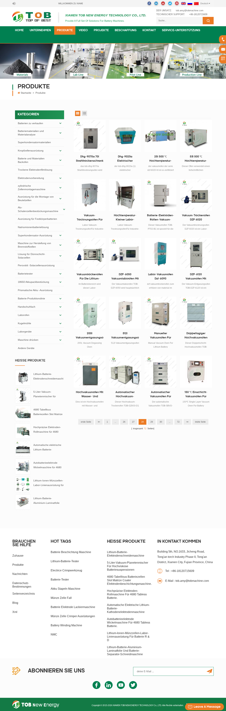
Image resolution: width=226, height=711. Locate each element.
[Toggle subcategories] (60, 123)
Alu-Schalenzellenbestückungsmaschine (38, 209)
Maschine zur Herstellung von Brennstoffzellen (34, 245)
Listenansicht (84, 113)
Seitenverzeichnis (23, 593)
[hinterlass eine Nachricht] (204, 707)
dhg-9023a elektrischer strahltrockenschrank (125, 159)
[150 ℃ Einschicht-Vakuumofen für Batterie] (196, 372)
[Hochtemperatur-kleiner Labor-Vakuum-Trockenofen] (125, 195)
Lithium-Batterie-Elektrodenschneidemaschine (48, 377)
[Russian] (190, 3)
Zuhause (17, 555)
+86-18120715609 (198, 14)
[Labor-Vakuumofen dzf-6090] (161, 254)
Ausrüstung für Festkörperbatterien (37, 218)
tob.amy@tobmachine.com (189, 10)
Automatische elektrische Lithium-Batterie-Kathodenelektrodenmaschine (48, 448)
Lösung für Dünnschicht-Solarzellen (31, 256)
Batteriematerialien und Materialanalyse (31, 133)
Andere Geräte (26, 348)
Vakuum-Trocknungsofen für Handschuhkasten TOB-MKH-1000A (90, 218)
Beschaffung (125, 30)
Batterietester (25, 273)
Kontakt (149, 30)
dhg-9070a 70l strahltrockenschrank (89, 158)
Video (83, 30)
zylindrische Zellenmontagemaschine (31, 187)
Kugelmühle (24, 323)
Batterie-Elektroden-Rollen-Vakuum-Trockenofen (160, 218)
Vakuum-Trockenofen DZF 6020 (196, 217)
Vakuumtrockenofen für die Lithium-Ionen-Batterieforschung (90, 277)
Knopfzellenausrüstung (30, 150)
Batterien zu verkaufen (30, 123)
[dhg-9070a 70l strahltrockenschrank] (90, 136)
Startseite (26, 92)
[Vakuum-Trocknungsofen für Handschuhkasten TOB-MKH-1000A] (90, 195)
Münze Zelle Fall (61, 597)
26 (124, 422)
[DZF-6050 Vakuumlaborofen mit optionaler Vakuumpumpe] (125, 254)
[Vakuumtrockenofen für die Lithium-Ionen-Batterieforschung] (90, 254)
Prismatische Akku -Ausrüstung (35, 290)
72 (178, 422)
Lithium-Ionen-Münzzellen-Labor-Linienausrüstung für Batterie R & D (48, 483)
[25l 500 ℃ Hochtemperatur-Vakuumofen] (161, 136)
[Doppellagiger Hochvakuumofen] (196, 313)
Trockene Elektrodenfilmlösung (35, 169)
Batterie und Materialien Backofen (31, 160)
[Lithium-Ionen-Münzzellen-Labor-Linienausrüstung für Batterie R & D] (23, 484)
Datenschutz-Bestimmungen (21, 585)
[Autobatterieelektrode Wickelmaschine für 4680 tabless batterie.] (23, 466)
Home (19, 30)
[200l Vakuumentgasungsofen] (90, 313)
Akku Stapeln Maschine (65, 588)
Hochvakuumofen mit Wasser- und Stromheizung (89, 395)
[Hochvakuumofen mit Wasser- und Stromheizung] (90, 372)
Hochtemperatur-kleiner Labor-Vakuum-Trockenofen (125, 218)
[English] (183, 3)
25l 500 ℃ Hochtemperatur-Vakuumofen (160, 159)
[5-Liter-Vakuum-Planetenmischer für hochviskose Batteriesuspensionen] (23, 395)
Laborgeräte (25, 331)
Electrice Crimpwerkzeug (66, 570)
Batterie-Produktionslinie (31, 298)
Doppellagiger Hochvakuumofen (196, 335)
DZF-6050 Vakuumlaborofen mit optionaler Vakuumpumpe (125, 277)
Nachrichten (20, 573)
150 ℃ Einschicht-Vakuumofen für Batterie (196, 395)
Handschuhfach (26, 306)
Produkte (65, 30)
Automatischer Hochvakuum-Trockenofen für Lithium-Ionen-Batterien (125, 395)
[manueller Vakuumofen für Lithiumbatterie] (161, 313)
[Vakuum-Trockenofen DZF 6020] (196, 195)
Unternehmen (40, 30)
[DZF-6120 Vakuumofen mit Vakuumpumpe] (196, 254)
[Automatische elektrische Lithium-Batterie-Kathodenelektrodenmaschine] (23, 448)
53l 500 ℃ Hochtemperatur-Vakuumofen (196, 159)
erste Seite (86, 422)
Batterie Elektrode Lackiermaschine (73, 607)
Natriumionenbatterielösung (33, 227)
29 (151, 422)
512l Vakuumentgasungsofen (125, 336)
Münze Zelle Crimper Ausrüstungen (73, 616)
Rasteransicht (77, 113)
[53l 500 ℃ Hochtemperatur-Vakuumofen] (196, 136)
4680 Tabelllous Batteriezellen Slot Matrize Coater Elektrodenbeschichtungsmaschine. (48, 412)
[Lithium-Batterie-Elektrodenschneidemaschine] (23, 377)
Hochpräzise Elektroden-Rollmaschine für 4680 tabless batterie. (47, 430)
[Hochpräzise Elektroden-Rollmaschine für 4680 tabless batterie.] (23, 430)
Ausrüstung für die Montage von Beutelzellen (36, 198)
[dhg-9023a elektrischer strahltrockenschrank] (125, 136)
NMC (54, 634)
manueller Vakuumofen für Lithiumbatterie (160, 336)
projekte (101, 30)
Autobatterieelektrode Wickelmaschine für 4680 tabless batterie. (47, 465)
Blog (15, 602)
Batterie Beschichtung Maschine (71, 552)
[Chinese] (196, 3)
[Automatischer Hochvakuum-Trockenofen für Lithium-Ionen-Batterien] (125, 372)
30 (161, 422)
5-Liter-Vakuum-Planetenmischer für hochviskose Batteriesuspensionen (45, 394)
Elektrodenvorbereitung (31, 178)
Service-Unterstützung (181, 30)
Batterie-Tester (60, 579)
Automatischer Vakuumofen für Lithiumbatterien (160, 395)
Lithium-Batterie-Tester (65, 561)
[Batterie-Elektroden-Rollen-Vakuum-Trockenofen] (161, 195)
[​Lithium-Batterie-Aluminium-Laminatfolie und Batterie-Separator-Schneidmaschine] (23, 501)
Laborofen (23, 315)
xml (14, 611)
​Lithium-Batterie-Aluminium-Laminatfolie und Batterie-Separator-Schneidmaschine (46, 501)
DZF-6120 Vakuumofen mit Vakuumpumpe (196, 277)
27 (133, 422)
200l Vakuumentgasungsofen (89, 336)
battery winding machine (66, 625)
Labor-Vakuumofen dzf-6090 (160, 276)
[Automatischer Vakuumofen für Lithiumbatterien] (161, 372)
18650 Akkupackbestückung (33, 281)
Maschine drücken (28, 339)
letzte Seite (200, 422)
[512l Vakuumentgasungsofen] (125, 313)
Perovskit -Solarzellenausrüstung (36, 265)
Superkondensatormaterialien (34, 142)
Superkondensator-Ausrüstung (35, 235)
